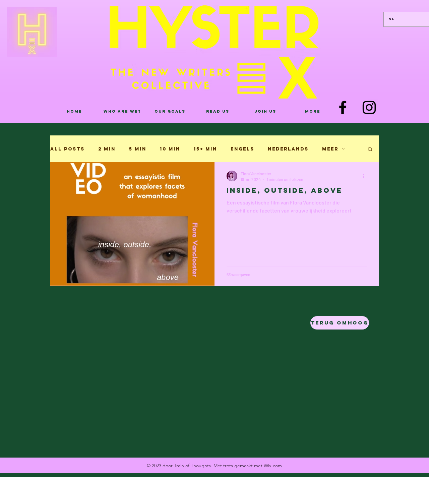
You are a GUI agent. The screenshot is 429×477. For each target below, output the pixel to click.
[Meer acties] (366, 176)
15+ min (205, 149)
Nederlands (288, 149)
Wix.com (273, 466)
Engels (242, 149)
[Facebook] (343, 107)
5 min (137, 149)
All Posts (67, 149)
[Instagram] (369, 107)
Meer (330, 149)
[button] (370, 149)
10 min (170, 149)
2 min (107, 149)
